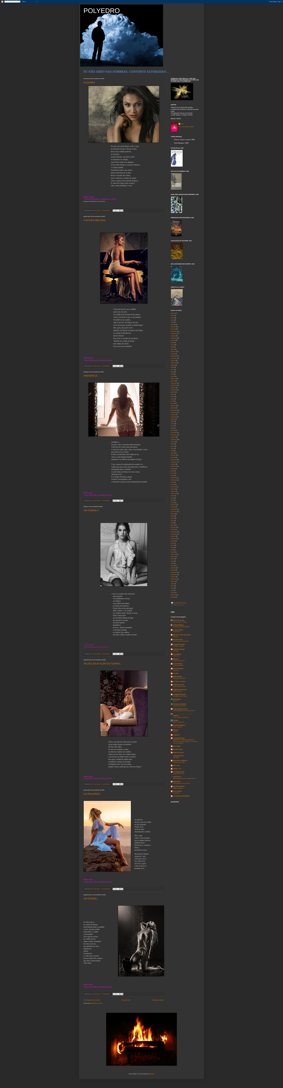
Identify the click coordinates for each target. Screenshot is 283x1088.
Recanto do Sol (178, 639)
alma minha (176, 746)
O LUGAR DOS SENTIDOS (181, 796)
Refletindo (175, 651)
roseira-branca (178, 664)
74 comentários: (105, 994)
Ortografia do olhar (179, 644)
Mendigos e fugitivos (178, 646)
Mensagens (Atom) (96, 1003)
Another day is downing (179, 705)
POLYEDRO (101, 10)
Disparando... (176, 793)
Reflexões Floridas (179, 649)
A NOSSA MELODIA (94, 220)
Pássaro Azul (176, 631)
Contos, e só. (177, 768)
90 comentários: (105, 888)
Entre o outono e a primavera (181, 717)
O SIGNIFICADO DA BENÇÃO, (181, 626)
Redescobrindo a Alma (180, 709)
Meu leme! (176, 670)
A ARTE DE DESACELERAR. (181, 641)
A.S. (182, 124)
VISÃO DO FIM (177, 691)
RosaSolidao (177, 654)
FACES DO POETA (179, 786)
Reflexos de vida (178, 752)
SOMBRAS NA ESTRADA (180, 696)
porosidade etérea (179, 738)
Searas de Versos (178, 620)
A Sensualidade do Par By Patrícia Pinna (184, 710)
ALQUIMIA (89, 82)
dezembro (174, 331)
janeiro (173, 329)
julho (172, 315)
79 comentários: (105, 210)
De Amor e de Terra (179, 681)
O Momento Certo (178, 685)
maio (172, 320)
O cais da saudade (178, 665)
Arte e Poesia (177, 791)
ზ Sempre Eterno (178, 756)
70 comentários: (105, 366)
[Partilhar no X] (118, 210)
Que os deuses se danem (180, 622)
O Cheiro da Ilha (178, 630)
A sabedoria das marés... (179, 686)
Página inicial (126, 1000)
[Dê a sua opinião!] (116, 210)
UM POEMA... (91, 898)
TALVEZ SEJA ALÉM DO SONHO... (102, 663)
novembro (174, 333)
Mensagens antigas (158, 1000)
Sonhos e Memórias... (179, 722)
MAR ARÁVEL (177, 676)
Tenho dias (176, 655)
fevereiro (173, 327)
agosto (173, 313)
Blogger (151, 1074)
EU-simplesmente (178, 772)
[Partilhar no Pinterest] (122, 210)
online (173, 612)
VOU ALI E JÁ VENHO (179, 678)
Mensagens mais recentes (92, 1000)
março (173, 324)
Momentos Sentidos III (180, 760)
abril (172, 322)
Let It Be (175, 673)
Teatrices (176, 659)
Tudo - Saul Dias (177, 727)
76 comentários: (105, 500)
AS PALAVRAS (91, 793)
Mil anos (175, 701)
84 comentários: (105, 784)
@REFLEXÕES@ (178, 625)
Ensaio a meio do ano (179, 660)
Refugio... (176, 720)
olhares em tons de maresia (182, 635)
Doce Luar (176, 765)
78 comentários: (105, 653)
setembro (173, 338)
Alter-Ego (175, 636)
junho (172, 318)
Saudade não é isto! (178, 773)
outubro (173, 336)
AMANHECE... (91, 375)
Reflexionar (176, 781)
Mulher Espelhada (178, 788)
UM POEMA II (91, 510)
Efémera (176, 730)
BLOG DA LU (177, 777)
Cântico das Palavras (180, 689)
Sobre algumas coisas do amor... (182, 783)
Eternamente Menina (179, 704)
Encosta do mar (178, 749)
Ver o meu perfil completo (186, 126)
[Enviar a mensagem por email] (114, 210)
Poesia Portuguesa (179, 725)
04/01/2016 (176, 757)
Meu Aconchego (178, 668)
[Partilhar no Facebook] (120, 210)
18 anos (175, 731)
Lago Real (176, 735)
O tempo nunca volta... (179, 762)
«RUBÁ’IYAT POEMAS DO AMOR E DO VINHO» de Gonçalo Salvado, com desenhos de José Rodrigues (185, 741)
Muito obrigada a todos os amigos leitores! (184, 778)
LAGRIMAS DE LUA (179, 694)
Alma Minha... (177, 699)
